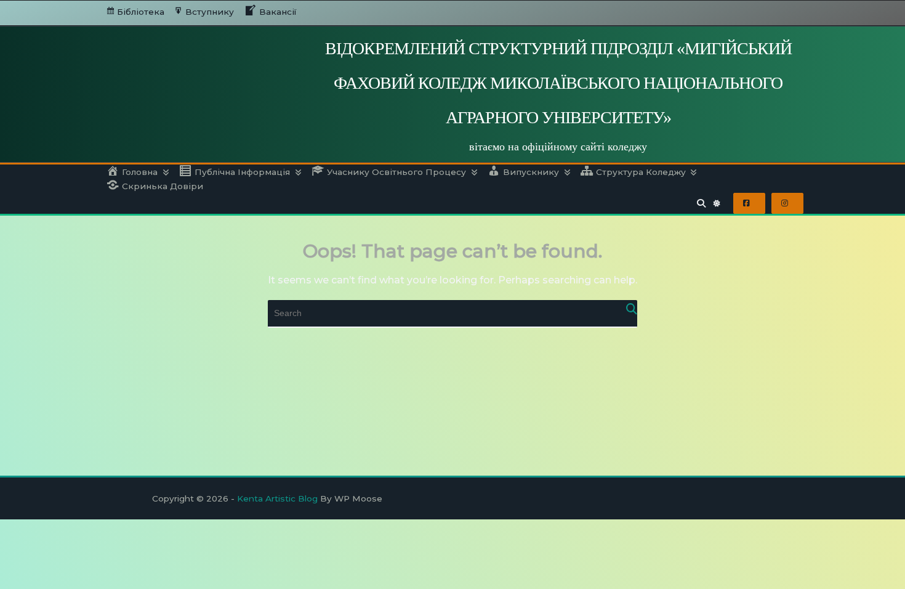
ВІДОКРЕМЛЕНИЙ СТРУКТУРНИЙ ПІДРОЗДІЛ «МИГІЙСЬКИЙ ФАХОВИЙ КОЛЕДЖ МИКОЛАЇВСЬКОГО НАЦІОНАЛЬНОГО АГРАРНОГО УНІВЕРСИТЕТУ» (558, 83)
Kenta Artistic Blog (277, 498)
